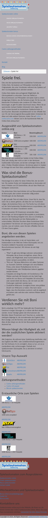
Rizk (7, 367)
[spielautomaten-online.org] (14, 6)
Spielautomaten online (10, 14)
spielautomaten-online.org (37, 517)
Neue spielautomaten (15, 22)
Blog (3, 67)
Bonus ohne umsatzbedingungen (19, 36)
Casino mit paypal (13, 53)
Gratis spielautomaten (15, 18)
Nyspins (9, 374)
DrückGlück (10, 360)
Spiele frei (10, 40)
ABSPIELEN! (41, 136)
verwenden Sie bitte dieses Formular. (34, 512)
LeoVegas (9, 364)
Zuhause (6, 71)
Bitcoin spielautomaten (16, 58)
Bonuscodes (11, 44)
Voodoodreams (11, 371)
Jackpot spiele (12, 27)
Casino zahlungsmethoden (11, 49)
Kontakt (4, 62)
